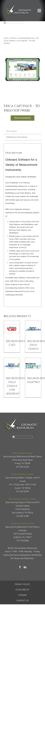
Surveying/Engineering (25, 38)
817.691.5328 (22, 466)
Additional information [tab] (16, 137)
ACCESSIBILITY (22, 589)
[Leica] (13, 22)
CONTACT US (22, 600)
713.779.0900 (22, 540)
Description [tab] (11, 131)
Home (6, 38)
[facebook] (20, 567)
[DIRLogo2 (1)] (22, 436)
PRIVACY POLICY (22, 584)
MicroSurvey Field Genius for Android (16, 385)
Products (13, 38)
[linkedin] (25, 567)
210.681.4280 (22, 516)
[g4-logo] (18, 5)
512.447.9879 (22, 491)
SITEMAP (22, 595)
